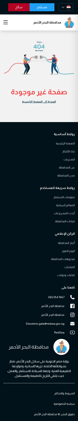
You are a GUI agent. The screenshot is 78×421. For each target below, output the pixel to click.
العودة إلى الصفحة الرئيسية (39, 101)
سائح (18, 7)
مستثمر (42, 7)
